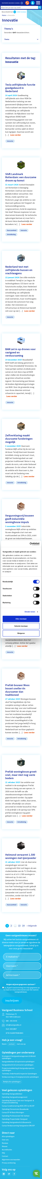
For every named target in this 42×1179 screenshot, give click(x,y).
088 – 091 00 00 (11, 1021)
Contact (5, 1156)
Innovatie (10, 141)
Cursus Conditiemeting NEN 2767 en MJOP (18, 1106)
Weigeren (21, 633)
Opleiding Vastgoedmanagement (14, 1097)
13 (19, 925)
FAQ (3, 1153)
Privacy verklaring (9, 1163)
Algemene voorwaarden (11, 1159)
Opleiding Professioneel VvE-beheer (16, 1116)
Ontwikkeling (11, 234)
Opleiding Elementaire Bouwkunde (15, 1109)
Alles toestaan (21, 619)
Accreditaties (7, 1149)
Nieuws (4, 1146)
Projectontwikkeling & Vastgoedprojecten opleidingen (18, 1069)
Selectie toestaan (21, 626)
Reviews (5, 1143)
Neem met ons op (14, 1044)
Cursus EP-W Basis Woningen (13, 1112)
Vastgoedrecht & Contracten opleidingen (17, 1065)
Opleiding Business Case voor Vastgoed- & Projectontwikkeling (18, 1101)
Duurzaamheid (11, 230)
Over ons (5, 1140)
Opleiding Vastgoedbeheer (12, 1094)
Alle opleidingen (8, 1136)
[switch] (36, 588)
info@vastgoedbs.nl (13, 1025)
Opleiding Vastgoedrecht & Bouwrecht (16, 1122)
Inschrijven (12, 1000)
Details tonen (30, 612)
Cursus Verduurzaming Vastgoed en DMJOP (18, 1125)
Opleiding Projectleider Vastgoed (14, 1119)
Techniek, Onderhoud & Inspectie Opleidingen (19, 1073)
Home (4, 15)
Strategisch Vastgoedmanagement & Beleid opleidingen (19, 1057)
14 (23, 925)
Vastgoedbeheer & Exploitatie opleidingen (18, 1061)
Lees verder (15, 135)
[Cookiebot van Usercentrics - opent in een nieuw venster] (29, 543)
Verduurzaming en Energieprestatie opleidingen (20, 1077)
